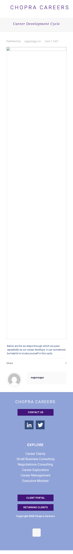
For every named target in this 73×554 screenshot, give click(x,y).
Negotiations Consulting (35, 464)
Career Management (35, 475)
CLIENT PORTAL (35, 498)
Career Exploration (35, 470)
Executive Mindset (35, 481)
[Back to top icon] (37, 532)
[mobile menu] (67, 6)
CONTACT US (35, 412)
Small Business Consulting (36, 459)
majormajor (31, 41)
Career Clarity (35, 454)
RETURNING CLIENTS (35, 507)
